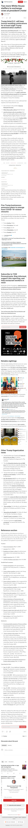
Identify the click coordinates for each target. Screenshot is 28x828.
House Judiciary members (9, 581)
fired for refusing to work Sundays (13, 473)
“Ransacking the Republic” (10, 512)
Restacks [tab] (10, 745)
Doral (8, 228)
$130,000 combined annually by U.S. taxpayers (15, 94)
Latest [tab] (6, 761)
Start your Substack (10, 822)
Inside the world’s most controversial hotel (14, 646)
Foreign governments (8, 565)
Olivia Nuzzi (24, 369)
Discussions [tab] (11, 761)
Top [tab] (2, 761)
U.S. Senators (6, 575)
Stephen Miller (23, 118)
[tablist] (6, 745)
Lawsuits (5, 549)
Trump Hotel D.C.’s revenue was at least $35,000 (13, 132)
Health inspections (8, 557)
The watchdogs (7, 506)
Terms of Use (20, 808)
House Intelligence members (10, 587)
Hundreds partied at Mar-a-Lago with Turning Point (10, 766)
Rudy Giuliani (6, 616)
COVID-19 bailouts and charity (11, 559)
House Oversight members (9, 593)
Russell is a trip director (10, 89)
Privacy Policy (14, 811)
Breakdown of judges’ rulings (10, 551)
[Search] (25, 761)
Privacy (16, 817)
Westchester (10, 225)
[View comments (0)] (7, 18)
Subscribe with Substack (15, 805)
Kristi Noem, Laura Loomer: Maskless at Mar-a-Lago (8, 777)
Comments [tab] (4, 745)
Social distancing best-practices (9, 421)
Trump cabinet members (9, 571)
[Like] (2, 773)
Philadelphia (10, 230)
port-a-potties (21, 424)
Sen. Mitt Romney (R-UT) (9, 478)
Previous (5, 736)
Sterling (9, 223)
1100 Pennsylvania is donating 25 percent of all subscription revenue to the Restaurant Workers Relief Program (14, 287)
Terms (19, 817)
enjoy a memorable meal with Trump (12, 490)
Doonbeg (9, 232)
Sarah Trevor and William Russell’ (9, 30)
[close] (24, 780)
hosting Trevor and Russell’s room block (13, 150)
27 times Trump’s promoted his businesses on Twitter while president (14, 660)
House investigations (8, 547)
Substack (8, 825)
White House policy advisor (10, 110)
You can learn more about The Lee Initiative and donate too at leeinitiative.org (13, 312)
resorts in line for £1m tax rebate (14, 456)
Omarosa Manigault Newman (13, 106)
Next (24, 736)
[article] (14, 769)
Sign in (25, 1)
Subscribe (20, 1)
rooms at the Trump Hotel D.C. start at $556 (12, 158)
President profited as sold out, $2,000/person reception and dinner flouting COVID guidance (9, 769)
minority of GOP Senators (18, 486)
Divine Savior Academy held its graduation (12, 418)
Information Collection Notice (16, 809)
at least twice (7, 373)
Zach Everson (7, 13)
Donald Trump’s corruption (11, 516)
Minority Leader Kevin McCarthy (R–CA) (13, 610)
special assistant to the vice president (12, 112)
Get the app (20, 822)
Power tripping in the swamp (11, 633)
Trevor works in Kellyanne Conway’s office (11, 85)
